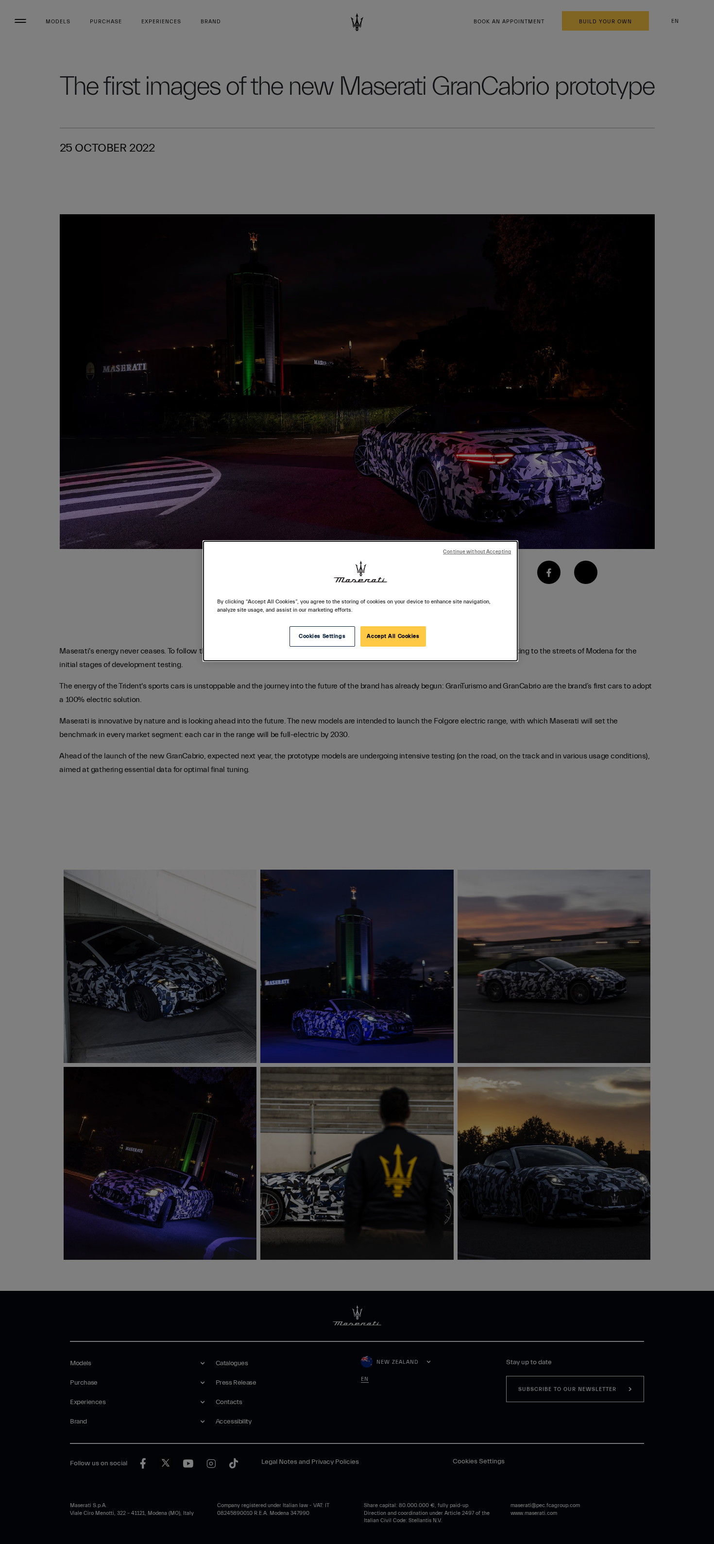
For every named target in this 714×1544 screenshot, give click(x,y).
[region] (360, 601)
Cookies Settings (322, 636)
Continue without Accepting (477, 552)
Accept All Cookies (393, 636)
